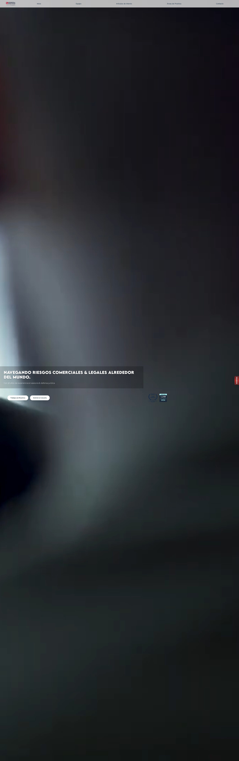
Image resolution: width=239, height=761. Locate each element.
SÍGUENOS (237, 380)
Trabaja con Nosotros (17, 398)
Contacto (219, 4)
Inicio (39, 4)
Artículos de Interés (124, 4)
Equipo (78, 4)
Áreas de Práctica (174, 4)
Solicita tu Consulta (40, 398)
